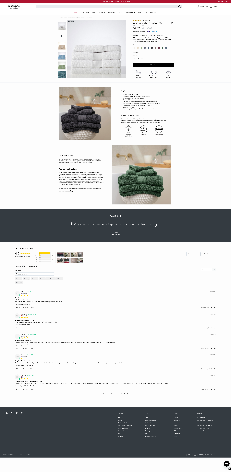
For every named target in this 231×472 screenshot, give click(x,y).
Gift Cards (177, 433)
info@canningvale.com (206, 420)
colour (34, 279)
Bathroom (111, 12)
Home (120, 12)
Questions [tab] (32, 266)
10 (127, 393)
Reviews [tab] (18, 266)
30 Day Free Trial (150, 425)
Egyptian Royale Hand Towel (22, 304)
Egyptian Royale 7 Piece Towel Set (24, 365)
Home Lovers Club (222, 1)
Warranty (147, 428)
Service (42, 279)
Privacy (28, 454)
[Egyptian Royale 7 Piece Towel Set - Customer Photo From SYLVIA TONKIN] (80, 260)
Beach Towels (130, 12)
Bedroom (102, 12)
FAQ (146, 417)
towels (18, 279)
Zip (146, 433)
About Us (120, 417)
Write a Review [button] (210, 254)
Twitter (31, 307)
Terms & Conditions (150, 436)
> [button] (131, 393)
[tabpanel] (62, 26)
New (93, 12)
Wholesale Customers (124, 423)
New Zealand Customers (125, 425)
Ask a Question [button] (194, 254)
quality (26, 279)
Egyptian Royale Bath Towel (22, 324)
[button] (212, 307)
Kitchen (176, 425)
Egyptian (19, 282)
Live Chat (202, 417)
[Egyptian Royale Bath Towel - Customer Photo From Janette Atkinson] (67, 254)
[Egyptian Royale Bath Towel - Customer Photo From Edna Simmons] (60, 254)
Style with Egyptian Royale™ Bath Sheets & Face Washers (139, 109)
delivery (59, 279)
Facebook (25, 307)
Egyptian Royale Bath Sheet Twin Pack (25, 345)
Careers (120, 420)
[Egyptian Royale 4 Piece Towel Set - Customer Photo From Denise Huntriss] (74, 260)
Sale (75, 12)
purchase (50, 279)
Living (175, 423)
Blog (139, 12)
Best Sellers (85, 12)
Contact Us (148, 423)
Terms (21, 454)
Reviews (120, 436)
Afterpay (147, 431)
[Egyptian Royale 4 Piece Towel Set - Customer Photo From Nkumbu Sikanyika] (80, 254)
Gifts (175, 431)
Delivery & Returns (150, 420)
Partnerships (121, 431)
